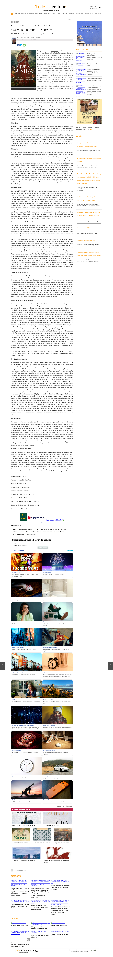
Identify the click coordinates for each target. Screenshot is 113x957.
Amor (27, 531)
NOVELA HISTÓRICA (62, 14)
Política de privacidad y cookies (77, 951)
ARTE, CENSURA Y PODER (51, 825)
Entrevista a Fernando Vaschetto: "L (60, 910)
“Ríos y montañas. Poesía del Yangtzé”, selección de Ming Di (39, 928)
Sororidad (63, 529)
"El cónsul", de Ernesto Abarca (41, 842)
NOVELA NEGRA (39, 14)
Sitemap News (80, 950)
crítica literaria (23, 529)
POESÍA (54, 14)
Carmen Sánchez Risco (18, 534)
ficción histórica (44, 529)
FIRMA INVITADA (80, 14)
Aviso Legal (86, 951)
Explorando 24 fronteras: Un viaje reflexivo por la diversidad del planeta (20, 906)
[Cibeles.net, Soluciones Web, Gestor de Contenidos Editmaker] (94, 950)
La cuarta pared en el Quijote (84, 228)
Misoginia (21, 531)
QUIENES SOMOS (89, 14)
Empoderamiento (47, 531)
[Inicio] (12, 14)
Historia (39, 531)
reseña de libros (33, 529)
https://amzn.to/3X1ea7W (54, 520)
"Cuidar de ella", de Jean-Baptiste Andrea (23, 860)
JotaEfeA (14, 529)
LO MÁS (79, 136)
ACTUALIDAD (17, 14)
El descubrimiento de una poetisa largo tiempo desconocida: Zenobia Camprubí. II (93, 71)
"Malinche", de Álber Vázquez (20, 842)
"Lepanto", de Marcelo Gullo (59, 926)
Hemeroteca (86, 950)
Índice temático (73, 950)
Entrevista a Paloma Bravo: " (39, 907)
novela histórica (54, 529)
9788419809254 (30, 534)
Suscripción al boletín (93, 8)
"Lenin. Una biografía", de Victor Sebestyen (40, 936)
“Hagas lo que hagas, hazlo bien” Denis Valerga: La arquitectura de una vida (60, 887)
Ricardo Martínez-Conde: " (59, 935)
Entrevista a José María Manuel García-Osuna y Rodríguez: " (40, 892)
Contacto (67, 950)
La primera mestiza (59, 531)
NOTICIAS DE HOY (83, 49)
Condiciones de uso (23, 545)
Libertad (33, 531)
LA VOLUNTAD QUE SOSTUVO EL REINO (24, 825)
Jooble (93, 129)
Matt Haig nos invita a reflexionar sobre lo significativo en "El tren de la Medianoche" (94, 56)
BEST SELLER (98, 14)
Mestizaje (14, 531)
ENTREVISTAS (30, 14)
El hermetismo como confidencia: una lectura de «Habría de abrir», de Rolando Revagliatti (20, 944)
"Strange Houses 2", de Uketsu (19, 926)
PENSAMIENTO (47, 14)
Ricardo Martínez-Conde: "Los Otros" (86, 240)
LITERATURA (71, 14)
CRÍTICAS (23, 14)
